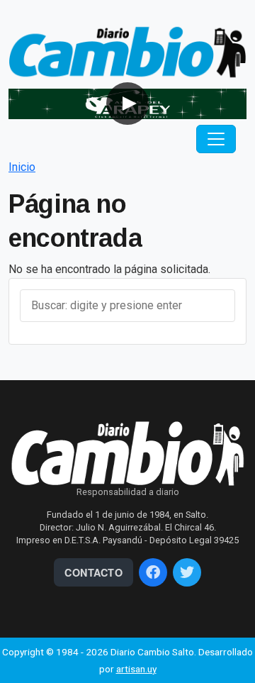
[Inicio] (127, 51)
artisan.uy (136, 668)
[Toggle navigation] (216, 139)
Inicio (21, 167)
